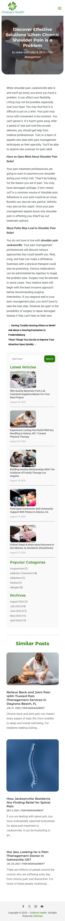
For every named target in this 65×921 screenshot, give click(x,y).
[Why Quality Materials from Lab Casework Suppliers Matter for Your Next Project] (23, 380)
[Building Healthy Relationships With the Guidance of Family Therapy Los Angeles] (23, 459)
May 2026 (15, 615)
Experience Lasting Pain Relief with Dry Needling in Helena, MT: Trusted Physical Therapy (32, 433)
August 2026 (17, 601)
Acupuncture (17, 568)
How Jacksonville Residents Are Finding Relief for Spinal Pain (28, 802)
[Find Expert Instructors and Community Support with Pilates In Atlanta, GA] (23, 498)
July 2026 (15, 606)
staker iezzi (22, 52)
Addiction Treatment (21, 573)
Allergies (14, 587)
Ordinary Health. (38, 912)
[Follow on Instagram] (35, 906)
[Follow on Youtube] (42, 906)
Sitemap (38, 916)
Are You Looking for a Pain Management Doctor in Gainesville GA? (28, 855)
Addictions (15, 578)
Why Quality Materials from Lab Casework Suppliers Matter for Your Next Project (30, 394)
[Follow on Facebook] (23, 906)
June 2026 (15, 611)
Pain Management (33, 708)
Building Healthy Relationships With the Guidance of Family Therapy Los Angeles (32, 472)
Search (49, 358)
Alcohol (14, 582)
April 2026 (15, 620)
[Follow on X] (29, 906)
